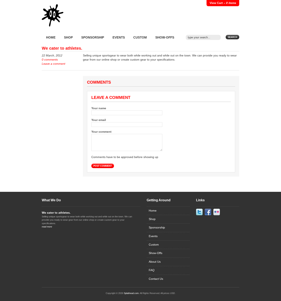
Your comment (101, 131)
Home (51, 37)
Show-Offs (164, 37)
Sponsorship (92, 37)
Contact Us (156, 278)
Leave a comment (53, 63)
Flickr (216, 212)
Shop (68, 37)
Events (119, 37)
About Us (155, 261)
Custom (140, 37)
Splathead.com (131, 293)
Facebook (208, 212)
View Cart (223, 3)
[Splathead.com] (53, 18)
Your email (98, 120)
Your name (98, 108)
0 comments (50, 59)
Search (232, 37)
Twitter (199, 212)
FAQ (151, 270)
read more (47, 226)
